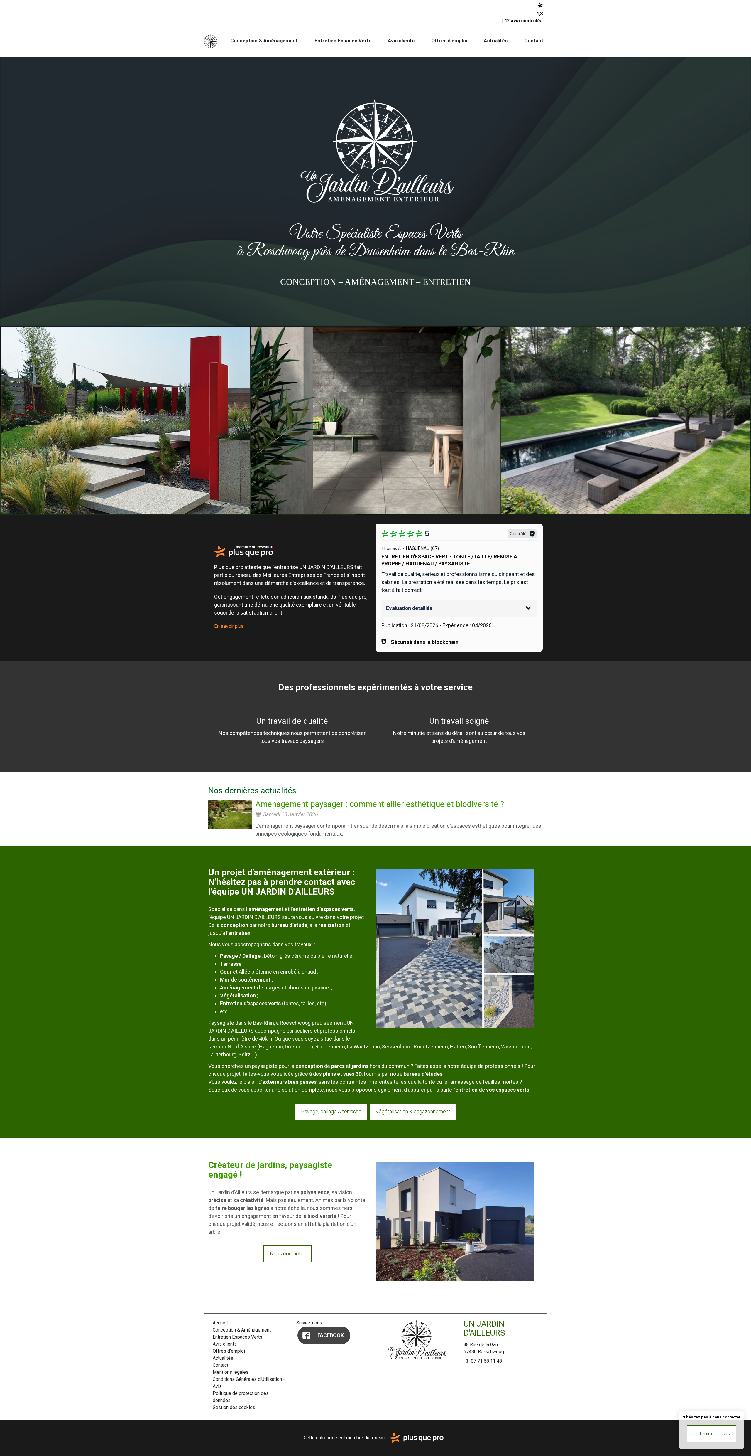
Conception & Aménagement (264, 40)
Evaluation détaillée (409, 608)
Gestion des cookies (234, 1407)
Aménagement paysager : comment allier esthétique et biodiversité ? (379, 804)
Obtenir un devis (711, 1433)
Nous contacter (287, 1253)
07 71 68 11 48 (486, 1361)
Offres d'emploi (449, 40)
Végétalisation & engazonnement (413, 1111)
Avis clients (401, 40)
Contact (533, 40)
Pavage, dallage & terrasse (331, 1111)
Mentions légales (230, 1372)
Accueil (210, 40)
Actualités (496, 40)
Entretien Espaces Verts (342, 40)
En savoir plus (228, 626)
